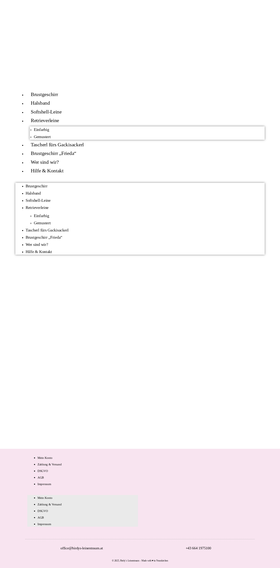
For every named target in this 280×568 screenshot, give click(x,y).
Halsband (40, 103)
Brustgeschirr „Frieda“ (53, 153)
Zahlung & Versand (49, 464)
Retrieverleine (45, 120)
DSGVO (43, 471)
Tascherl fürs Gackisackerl (57, 144)
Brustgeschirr (44, 94)
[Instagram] (251, 494)
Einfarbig (41, 129)
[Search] (274, 10)
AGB (41, 477)
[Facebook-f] (244, 494)
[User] (256, 10)
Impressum (44, 484)
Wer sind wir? (45, 162)
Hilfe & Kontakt (47, 170)
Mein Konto (45, 457)
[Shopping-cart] (265, 10)
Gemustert (42, 136)
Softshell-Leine (46, 112)
